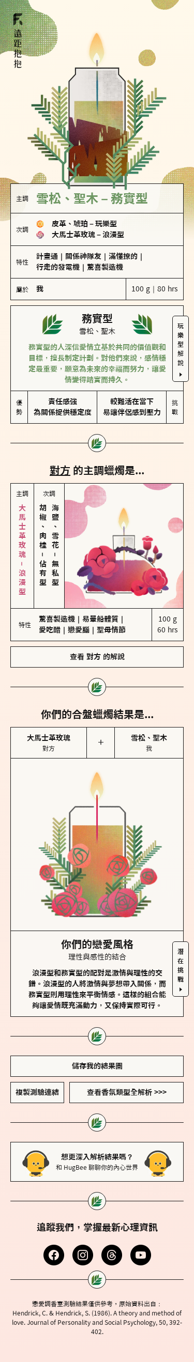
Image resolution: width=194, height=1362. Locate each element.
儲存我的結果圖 (97, 1066)
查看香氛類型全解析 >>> (127, 1092)
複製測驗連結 (37, 1092)
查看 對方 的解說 (97, 656)
